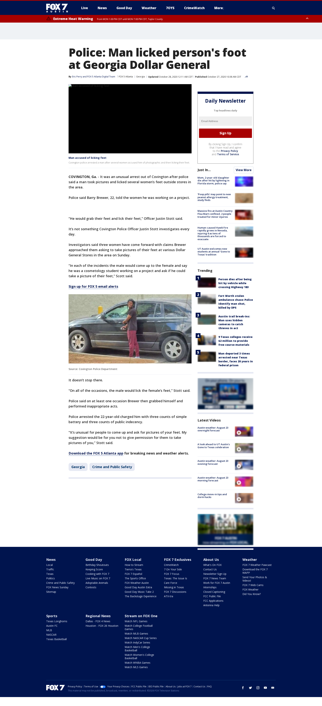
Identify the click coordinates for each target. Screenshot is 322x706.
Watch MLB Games (136, 633)
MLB (49, 630)
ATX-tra (168, 596)
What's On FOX (212, 565)
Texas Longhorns (56, 621)
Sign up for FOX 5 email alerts (93, 286)
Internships (210, 587)
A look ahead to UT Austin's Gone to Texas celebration (214, 446)
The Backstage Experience (141, 596)
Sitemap (51, 591)
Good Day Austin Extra (138, 587)
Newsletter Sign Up (214, 574)
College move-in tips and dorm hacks (212, 496)
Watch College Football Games (139, 627)
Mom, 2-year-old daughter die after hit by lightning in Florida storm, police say (213, 180)
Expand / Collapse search (273, 8)
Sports (51, 616)
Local (49, 565)
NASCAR (51, 634)
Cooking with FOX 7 (97, 574)
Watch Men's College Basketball (137, 648)
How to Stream (134, 565)
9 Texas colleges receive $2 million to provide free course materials (235, 340)
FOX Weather (250, 589)
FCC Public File (212, 596)
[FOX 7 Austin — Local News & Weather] (58, 8)
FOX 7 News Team (214, 578)
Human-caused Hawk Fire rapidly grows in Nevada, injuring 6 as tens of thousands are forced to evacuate (213, 233)
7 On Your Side (173, 569)
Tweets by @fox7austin (214, 554)
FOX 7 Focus (171, 574)
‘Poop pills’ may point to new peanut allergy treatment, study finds (214, 197)
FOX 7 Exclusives (177, 559)
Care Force (170, 583)
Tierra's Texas (133, 569)
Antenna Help (211, 605)
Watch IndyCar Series (137, 642)
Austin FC (52, 625)
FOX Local (133, 559)
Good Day (94, 559)
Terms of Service (228, 154)
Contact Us (210, 569)
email (273, 688)
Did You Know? (251, 594)
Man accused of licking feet (87, 158)
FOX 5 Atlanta (126, 76)
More (218, 8)
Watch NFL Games (136, 621)
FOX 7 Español (133, 574)
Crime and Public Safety (112, 467)
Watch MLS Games (136, 667)
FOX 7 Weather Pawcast (257, 565)
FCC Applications (213, 600)
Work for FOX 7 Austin (216, 583)
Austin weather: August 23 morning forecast (213, 479)
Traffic (50, 569)
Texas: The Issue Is (175, 578)
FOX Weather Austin (137, 583)
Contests (91, 587)
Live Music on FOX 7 (98, 578)
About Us (211, 559)
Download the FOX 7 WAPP (255, 571)
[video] (244, 431)
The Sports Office (135, 578)
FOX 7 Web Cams (252, 585)
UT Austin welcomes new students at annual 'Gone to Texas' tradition (214, 251)
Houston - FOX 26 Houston (102, 625)
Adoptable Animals (97, 583)
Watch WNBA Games (137, 662)
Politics (50, 578)
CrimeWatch (171, 565)
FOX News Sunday (57, 587)
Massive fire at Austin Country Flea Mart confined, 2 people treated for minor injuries (215, 213)
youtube (265, 688)
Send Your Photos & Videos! (254, 578)
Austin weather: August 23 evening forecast (213, 462)
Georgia (140, 76)
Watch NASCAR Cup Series (141, 638)
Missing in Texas (174, 587)
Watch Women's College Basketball (139, 656)
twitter (250, 688)
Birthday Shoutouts (97, 565)
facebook (243, 688)
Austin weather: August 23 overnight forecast (213, 429)
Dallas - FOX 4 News (98, 621)
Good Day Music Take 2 (139, 591)
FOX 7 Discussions (175, 591)
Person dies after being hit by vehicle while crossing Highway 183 (235, 283)
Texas (49, 574)
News (51, 559)
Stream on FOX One (141, 616)
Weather (249, 559)
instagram (258, 688)
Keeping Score (94, 569)
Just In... (204, 170)
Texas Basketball (56, 639)
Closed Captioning (214, 591)
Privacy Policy (229, 151)
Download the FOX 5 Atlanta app (96, 453)
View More (244, 170)
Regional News (98, 616)
